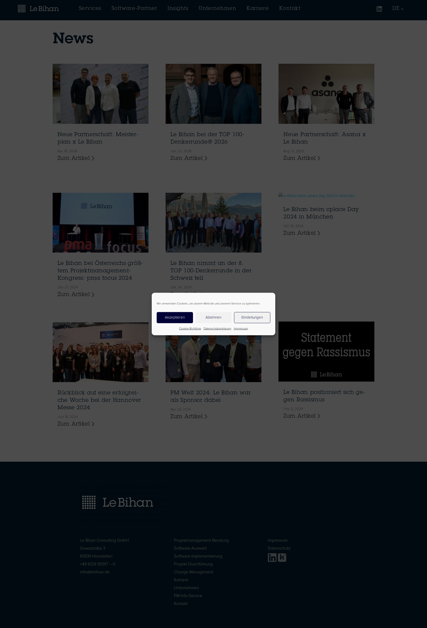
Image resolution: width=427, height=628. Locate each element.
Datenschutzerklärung (217, 328)
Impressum (241, 328)
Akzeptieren (175, 317)
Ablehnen (213, 317)
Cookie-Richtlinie (190, 328)
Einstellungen (252, 317)
